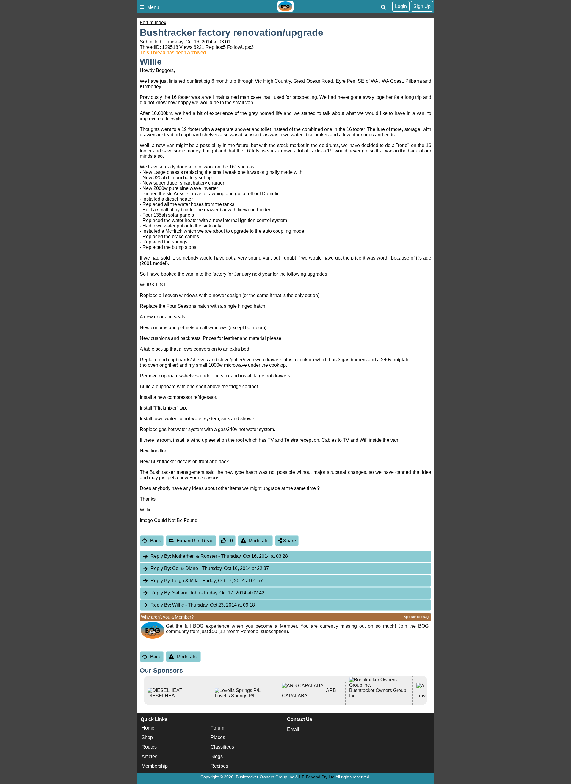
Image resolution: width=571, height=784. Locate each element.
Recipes (219, 766)
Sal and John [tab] (207, 592)
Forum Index (153, 22)
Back (155, 540)
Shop (147, 737)
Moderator (259, 540)
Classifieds (222, 746)
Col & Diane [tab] (209, 568)
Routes (149, 746)
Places (218, 737)
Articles (149, 756)
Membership (155, 766)
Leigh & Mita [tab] (206, 580)
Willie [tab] (202, 604)
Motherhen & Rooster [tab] (219, 556)
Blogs (217, 756)
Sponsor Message (417, 617)
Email (293, 729)
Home (148, 727)
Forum (217, 727)
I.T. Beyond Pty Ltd (317, 776)
